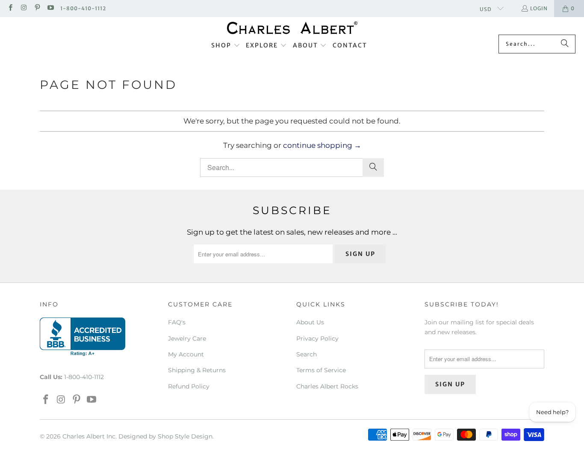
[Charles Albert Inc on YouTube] (50, 8)
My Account (186, 354)
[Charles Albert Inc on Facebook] (10, 8)
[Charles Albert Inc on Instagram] (23, 8)
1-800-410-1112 (83, 8)
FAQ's (177, 322)
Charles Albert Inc (88, 436)
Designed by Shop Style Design (165, 436)
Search (306, 354)
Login (539, 8)
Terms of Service (321, 370)
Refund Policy (188, 386)
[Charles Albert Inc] (292, 28)
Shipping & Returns (197, 370)
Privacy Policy (317, 338)
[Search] (564, 44)
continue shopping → (322, 145)
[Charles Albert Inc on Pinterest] (37, 8)
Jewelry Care (187, 338)
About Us (310, 322)
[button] (225, 46)
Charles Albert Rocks (327, 386)
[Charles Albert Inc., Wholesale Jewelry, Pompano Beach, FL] (82, 337)
